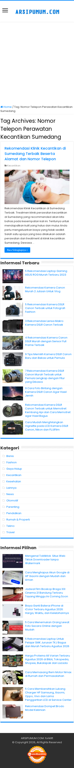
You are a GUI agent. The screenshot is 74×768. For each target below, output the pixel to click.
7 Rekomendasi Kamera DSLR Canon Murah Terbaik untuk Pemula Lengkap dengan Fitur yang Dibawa (45, 376)
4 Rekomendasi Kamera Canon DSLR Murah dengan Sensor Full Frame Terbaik (46, 341)
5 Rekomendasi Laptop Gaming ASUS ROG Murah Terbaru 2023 (46, 273)
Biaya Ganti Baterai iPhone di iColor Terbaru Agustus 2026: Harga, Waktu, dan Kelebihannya (47, 609)
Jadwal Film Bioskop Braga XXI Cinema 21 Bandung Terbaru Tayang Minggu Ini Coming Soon (46, 592)
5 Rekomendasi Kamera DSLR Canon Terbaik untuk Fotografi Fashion (45, 308)
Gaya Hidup (14, 469)
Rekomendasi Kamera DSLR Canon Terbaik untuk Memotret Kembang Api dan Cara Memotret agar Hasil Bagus (48, 410)
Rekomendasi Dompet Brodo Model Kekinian (44, 708)
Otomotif (12, 500)
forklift (49, 738)
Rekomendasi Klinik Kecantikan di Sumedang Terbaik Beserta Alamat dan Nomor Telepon (35, 153)
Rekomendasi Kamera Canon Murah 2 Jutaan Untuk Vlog (45, 289)
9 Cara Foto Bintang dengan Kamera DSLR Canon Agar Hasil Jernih (46, 392)
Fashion (11, 462)
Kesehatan (13, 481)
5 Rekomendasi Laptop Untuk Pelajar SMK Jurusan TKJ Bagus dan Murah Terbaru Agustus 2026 (47, 642)
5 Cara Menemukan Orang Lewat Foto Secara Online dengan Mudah (47, 626)
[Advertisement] (37, 64)
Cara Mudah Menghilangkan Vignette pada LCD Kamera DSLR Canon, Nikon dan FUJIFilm (46, 426)
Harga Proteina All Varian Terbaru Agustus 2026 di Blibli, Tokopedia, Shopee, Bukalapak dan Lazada (47, 659)
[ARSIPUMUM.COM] (37, 11)
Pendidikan (13, 513)
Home (7, 107)
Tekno (10, 526)
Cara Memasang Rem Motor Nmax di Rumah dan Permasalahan (48, 674)
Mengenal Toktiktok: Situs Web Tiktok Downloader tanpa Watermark (45, 559)
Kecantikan (13, 165)
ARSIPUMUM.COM (32, 738)
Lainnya (11, 488)
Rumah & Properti (18, 519)
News (10, 494)
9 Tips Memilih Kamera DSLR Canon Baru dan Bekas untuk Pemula (48, 356)
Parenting (12, 507)
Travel (10, 532)
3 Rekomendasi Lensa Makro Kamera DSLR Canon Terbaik (44, 323)
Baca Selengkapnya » (17, 250)
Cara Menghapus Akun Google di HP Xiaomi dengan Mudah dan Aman (47, 576)
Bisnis (10, 456)
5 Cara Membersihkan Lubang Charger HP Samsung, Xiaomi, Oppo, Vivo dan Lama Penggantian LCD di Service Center (48, 694)
